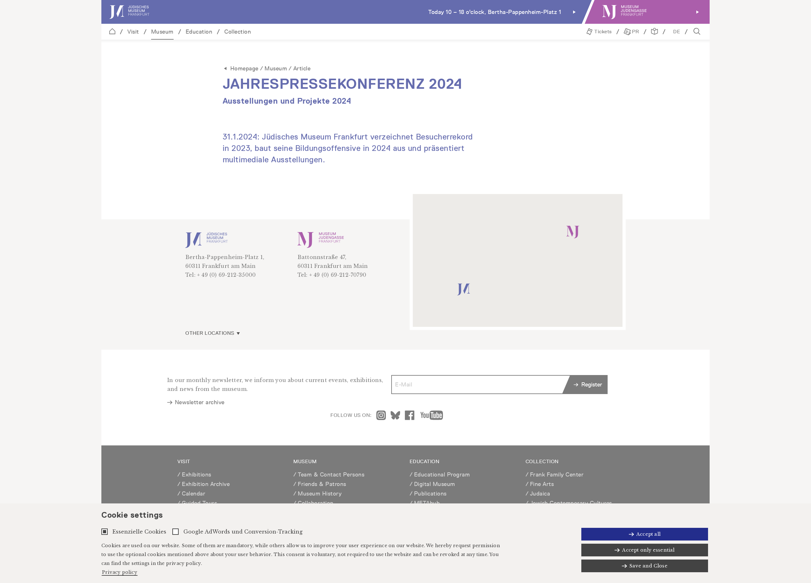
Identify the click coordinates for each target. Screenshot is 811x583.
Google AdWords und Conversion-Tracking (243, 531)
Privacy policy (119, 572)
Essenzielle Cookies (139, 531)
